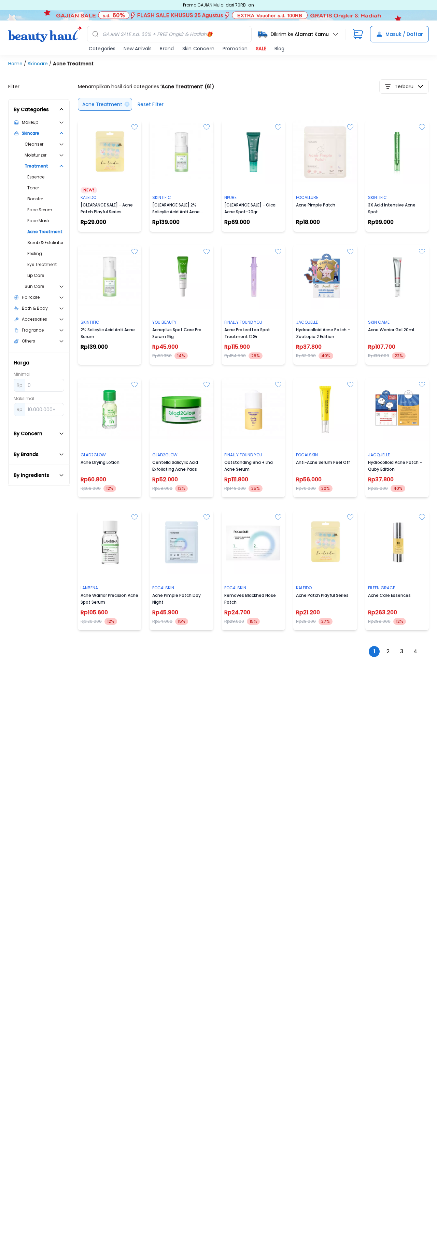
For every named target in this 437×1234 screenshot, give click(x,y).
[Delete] (127, 104)
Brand (167, 48)
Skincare (38, 63)
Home (16, 63)
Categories (102, 48)
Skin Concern (198, 48)
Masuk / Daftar (404, 34)
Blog (279, 48)
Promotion (235, 48)
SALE (261, 48)
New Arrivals (138, 48)
